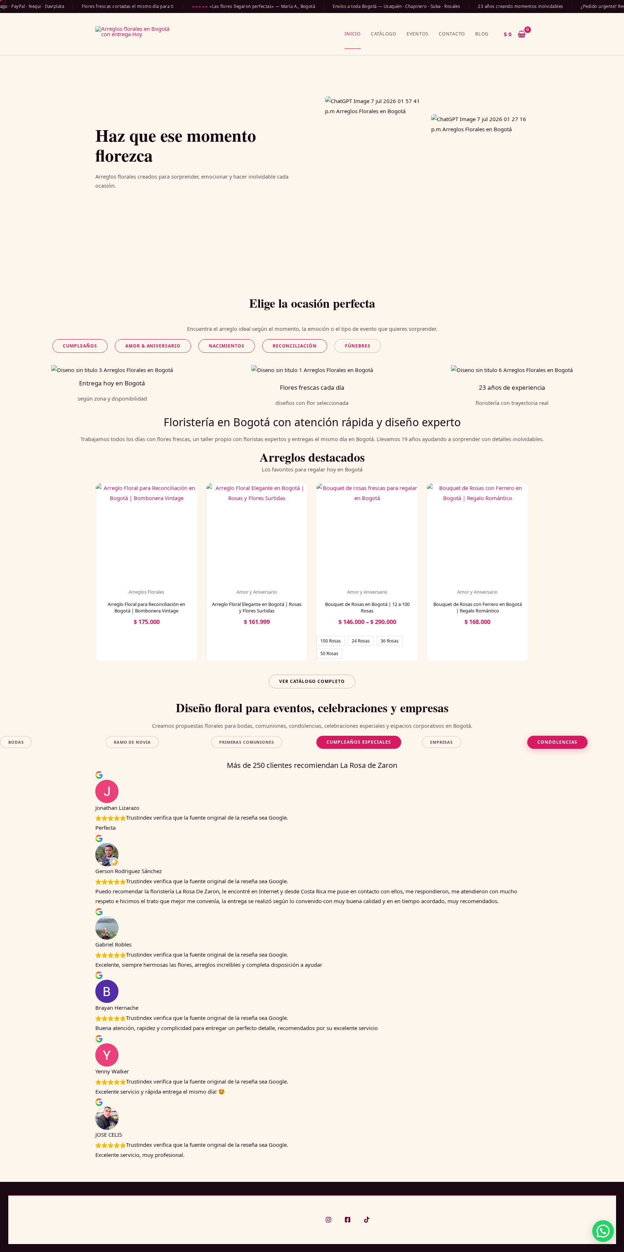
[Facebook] (347, 1219)
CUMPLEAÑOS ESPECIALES (358, 742)
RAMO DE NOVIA (132, 742)
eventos (418, 34)
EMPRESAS (441, 742)
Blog (482, 34)
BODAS (15, 742)
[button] (80, 346)
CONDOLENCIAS (557, 742)
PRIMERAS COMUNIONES (246, 742)
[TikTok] (366, 1219)
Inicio (352, 34)
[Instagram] (328, 1219)
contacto (452, 34)
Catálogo (383, 34)
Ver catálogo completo (312, 681)
